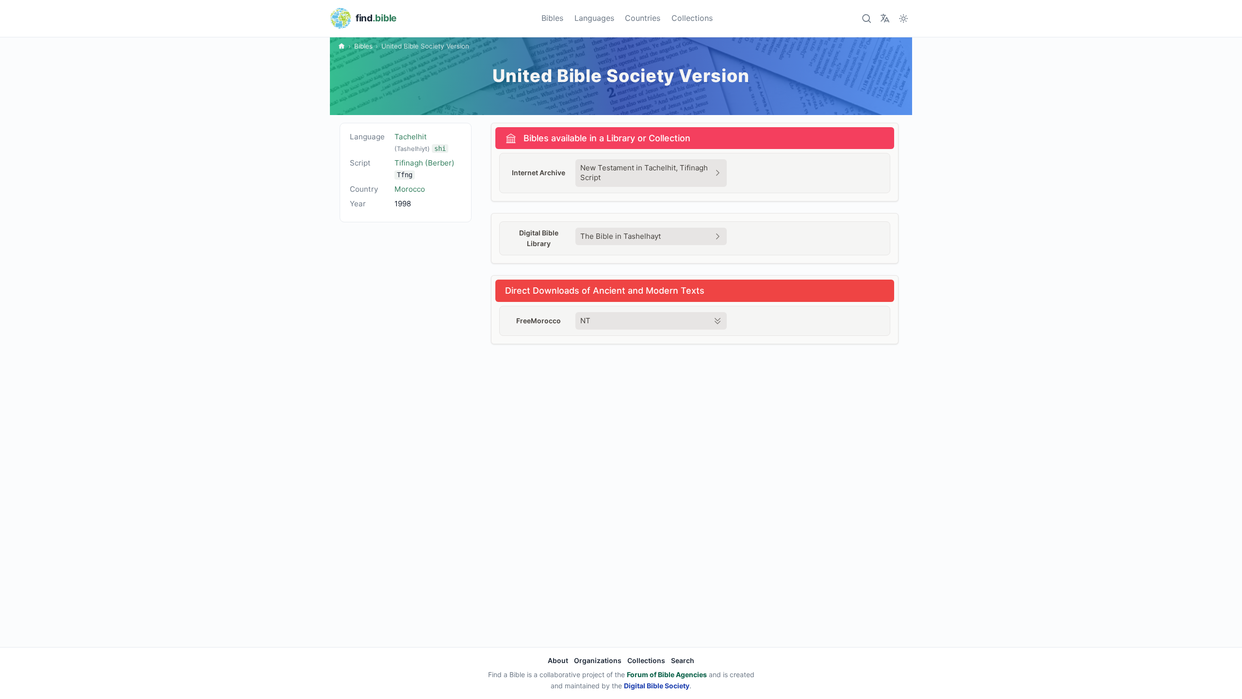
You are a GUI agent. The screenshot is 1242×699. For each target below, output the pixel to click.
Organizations (597, 660)
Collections (692, 18)
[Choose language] (884, 18)
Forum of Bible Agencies (667, 674)
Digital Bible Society (656, 686)
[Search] (866, 18)
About (558, 660)
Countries (642, 18)
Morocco (409, 189)
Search (682, 660)
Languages (594, 18)
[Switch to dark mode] (903, 18)
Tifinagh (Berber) (424, 162)
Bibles (552, 18)
